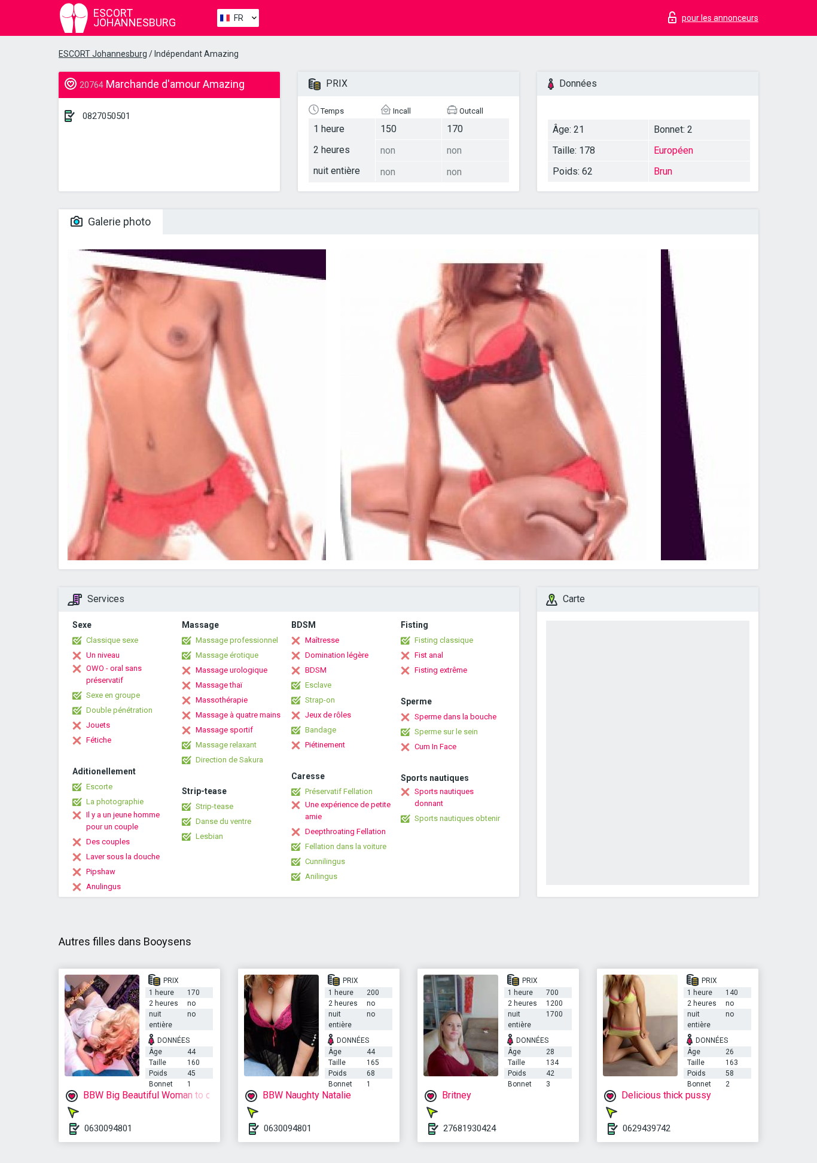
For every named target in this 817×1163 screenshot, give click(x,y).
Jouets (98, 725)
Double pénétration (119, 710)
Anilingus (321, 876)
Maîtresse (322, 640)
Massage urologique (231, 670)
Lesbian (209, 836)
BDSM (316, 670)
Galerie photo (118, 221)
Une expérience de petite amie (348, 810)
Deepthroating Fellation (345, 831)
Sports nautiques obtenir (457, 818)
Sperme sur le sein (446, 731)
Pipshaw (100, 871)
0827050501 (106, 116)
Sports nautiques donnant (444, 797)
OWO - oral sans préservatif (114, 674)
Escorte (99, 786)
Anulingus (103, 886)
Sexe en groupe (113, 695)
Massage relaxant (226, 744)
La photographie (115, 801)
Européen (673, 150)
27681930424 (469, 1128)
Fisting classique (443, 640)
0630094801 (108, 1128)
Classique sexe (112, 640)
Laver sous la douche (123, 856)
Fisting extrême (440, 670)
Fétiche (98, 739)
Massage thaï (219, 684)
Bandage (320, 729)
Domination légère (336, 655)
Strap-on (320, 699)
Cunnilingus (325, 861)
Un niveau (103, 655)
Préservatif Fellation (339, 791)
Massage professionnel (237, 640)
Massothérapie (222, 699)
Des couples (108, 841)
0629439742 (646, 1128)
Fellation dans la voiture (345, 846)
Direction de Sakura (229, 759)
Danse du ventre (223, 821)
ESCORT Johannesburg (103, 54)
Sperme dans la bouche (455, 716)
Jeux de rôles (328, 714)
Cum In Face (435, 746)
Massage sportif (224, 729)
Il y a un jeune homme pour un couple (123, 820)
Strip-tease (214, 806)
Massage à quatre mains (238, 714)
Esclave (318, 684)
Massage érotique (227, 655)
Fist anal (428, 655)
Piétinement (325, 744)
